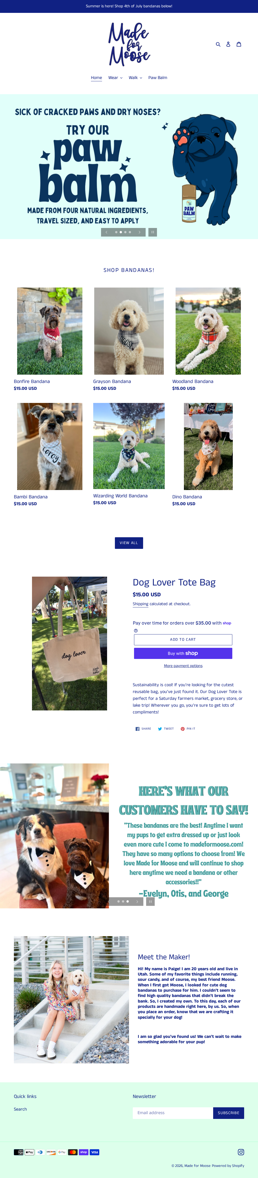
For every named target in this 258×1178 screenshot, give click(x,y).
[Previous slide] (106, 232)
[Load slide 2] (121, 232)
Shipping (140, 604)
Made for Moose (197, 1165)
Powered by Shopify (228, 1165)
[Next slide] (139, 232)
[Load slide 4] (130, 232)
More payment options (183, 666)
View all (129, 543)
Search (20, 1109)
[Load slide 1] (116, 232)
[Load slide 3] (125, 232)
